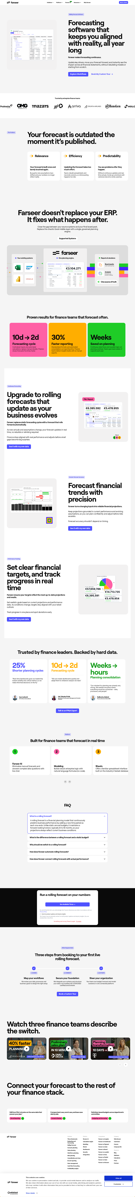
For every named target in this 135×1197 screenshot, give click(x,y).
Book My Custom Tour (100, 74)
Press (115, 1160)
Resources (77, 2)
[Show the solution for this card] (31, 156)
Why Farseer (87, 2)
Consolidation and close (74, 1158)
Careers (116, 1144)
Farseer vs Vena (102, 1154)
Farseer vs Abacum (103, 1162)
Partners (116, 1163)
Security (85, 1152)
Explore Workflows (78, 74)
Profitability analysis (73, 1168)
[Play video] (26, 1049)
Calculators (117, 1158)
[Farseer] (13, 2)
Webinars (116, 1155)
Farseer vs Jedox (102, 1147)
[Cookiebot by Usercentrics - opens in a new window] (12, 1193)
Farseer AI (68, 2)
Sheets (85, 1147)
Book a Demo (123, 2)
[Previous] (65, 781)
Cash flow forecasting (74, 1166)
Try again (78, 921)
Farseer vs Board (103, 1149)
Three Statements (72, 1139)
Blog (115, 1153)
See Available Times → (67, 904)
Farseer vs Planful (103, 1157)
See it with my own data (19, 446)
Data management (73, 1163)
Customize (117, 1184)
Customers (117, 1141)
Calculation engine (88, 1141)
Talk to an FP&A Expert (67, 710)
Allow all (118, 1178)
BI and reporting (72, 1160)
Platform (58, 2)
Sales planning (71, 1150)
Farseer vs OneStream (104, 1141)
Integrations (86, 1154)
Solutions (49, 2)
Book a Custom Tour (67, 994)
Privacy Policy (43, 912)
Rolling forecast (72, 1145)
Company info (118, 1147)
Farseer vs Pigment (103, 1144)
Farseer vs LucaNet (103, 1152)
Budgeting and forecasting (72, 1142)
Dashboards (86, 1149)
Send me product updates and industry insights (54, 914)
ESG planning (71, 1155)
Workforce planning (73, 1153)
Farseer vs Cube (102, 1160)
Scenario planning (72, 1147)
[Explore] (30, 760)
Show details (30, 1193)
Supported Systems (67, 238)
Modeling (85, 1144)
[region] (67, 1049)
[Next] (69, 781)
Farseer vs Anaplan (103, 1139)
